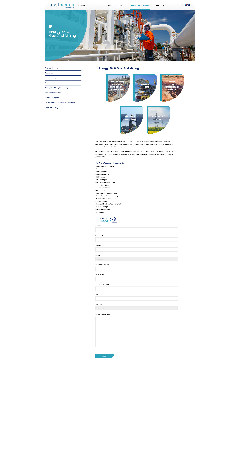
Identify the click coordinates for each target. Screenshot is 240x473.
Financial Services (51, 68)
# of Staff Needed (102, 285)
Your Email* (99, 275)
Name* (98, 226)
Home (110, 5)
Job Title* (99, 294)
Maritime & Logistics (52, 98)
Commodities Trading (53, 93)
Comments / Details (102, 315)
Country (98, 255)
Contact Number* (102, 265)
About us (121, 5)
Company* (99, 235)
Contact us (159, 5)
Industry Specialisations (140, 5)
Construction (50, 83)
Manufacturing (50, 78)
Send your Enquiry (51, 108)
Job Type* (99, 304)
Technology (49, 73)
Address (98, 245)
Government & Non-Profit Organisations (60, 103)
